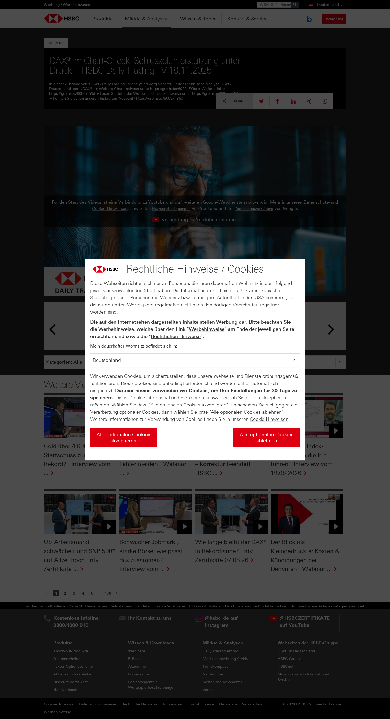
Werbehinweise (206, 329)
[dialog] (195, 359)
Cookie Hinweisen (269, 419)
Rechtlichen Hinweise (176, 336)
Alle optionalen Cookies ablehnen (266, 438)
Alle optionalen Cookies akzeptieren (123, 438)
